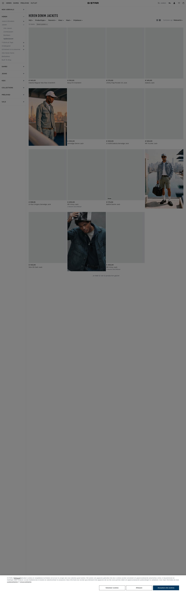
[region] (93, 583)
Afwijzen (139, 588)
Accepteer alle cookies (166, 588)
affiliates (17, 578)
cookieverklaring (12, 582)
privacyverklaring (25, 582)
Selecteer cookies (112, 588)
